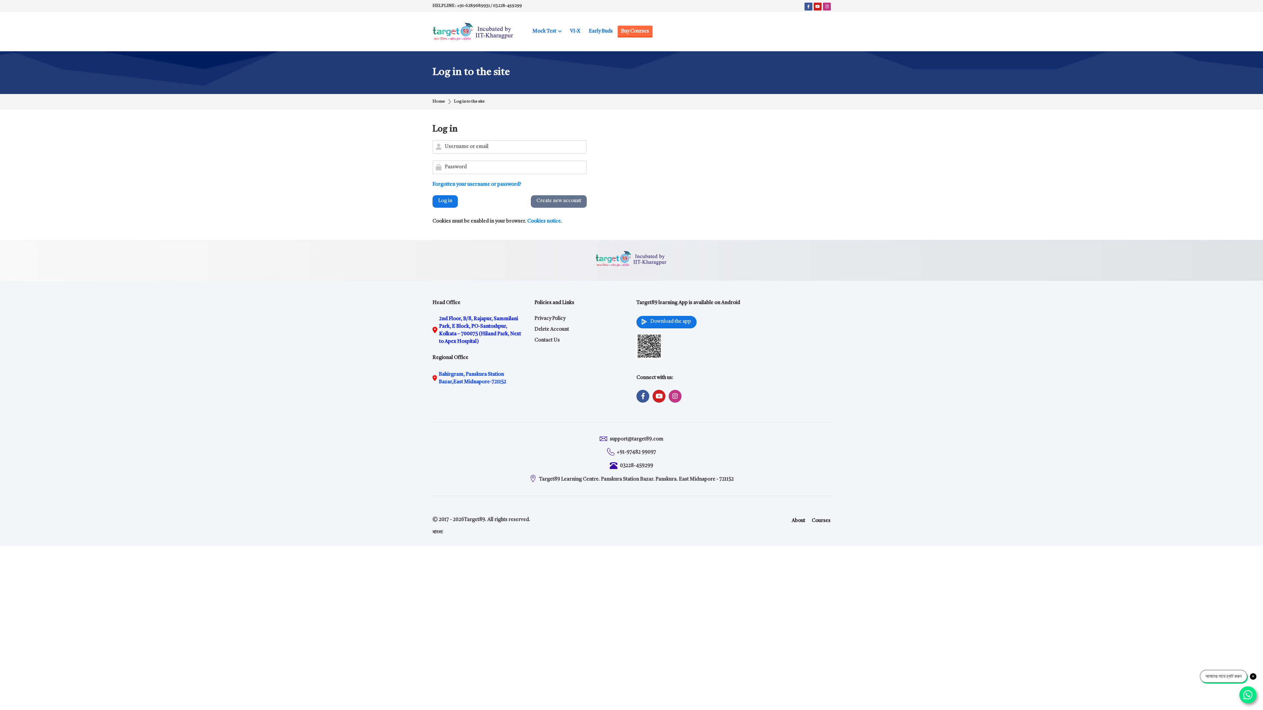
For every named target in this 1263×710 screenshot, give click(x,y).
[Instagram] (827, 7)
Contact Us (547, 340)
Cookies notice (544, 221)
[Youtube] (818, 7)
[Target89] (473, 31)
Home (439, 102)
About (798, 520)
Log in (445, 201)
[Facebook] (808, 7)
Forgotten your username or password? (477, 184)
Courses (821, 520)
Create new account (558, 201)
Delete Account (551, 329)
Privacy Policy (549, 318)
